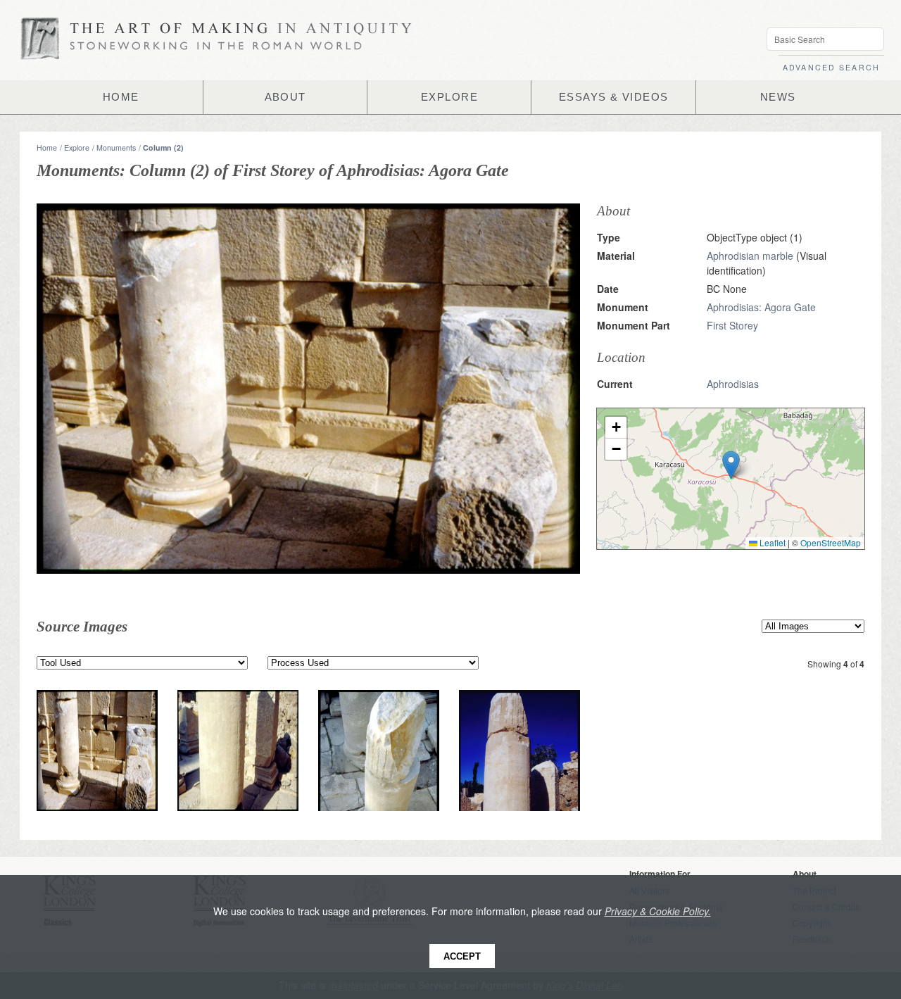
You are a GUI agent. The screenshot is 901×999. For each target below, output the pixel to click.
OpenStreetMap (830, 542)
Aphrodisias (733, 384)
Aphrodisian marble (750, 256)
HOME (121, 97)
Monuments (116, 147)
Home (47, 147)
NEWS (778, 97)
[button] (731, 465)
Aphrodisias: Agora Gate (761, 307)
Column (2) (163, 147)
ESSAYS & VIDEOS (614, 97)
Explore (76, 147)
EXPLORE (449, 97)
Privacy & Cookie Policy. (658, 911)
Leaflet (771, 542)
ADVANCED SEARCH (831, 67)
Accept (462, 956)
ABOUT (285, 97)
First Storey (732, 325)
